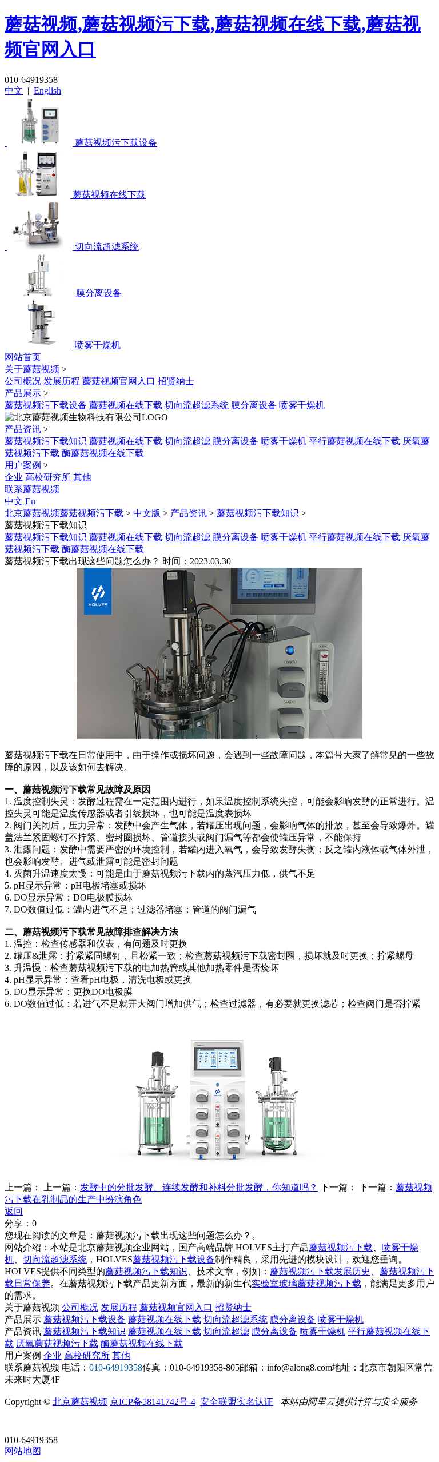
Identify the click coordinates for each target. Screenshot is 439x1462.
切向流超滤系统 (197, 405)
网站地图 (23, 1451)
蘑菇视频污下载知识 (46, 441)
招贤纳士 (176, 381)
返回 (14, 1211)
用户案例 (23, 465)
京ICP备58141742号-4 (152, 1402)
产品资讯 (23, 429)
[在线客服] (17, 1422)
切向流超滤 (187, 441)
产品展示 (23, 393)
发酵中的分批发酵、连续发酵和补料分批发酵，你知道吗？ (199, 1187)
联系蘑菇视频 (32, 489)
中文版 (147, 513)
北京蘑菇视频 (80, 1402)
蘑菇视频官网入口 (118, 381)
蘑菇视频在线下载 (125, 405)
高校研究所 (48, 477)
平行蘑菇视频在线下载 (354, 441)
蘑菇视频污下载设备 (46, 405)
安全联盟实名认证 (236, 1402)
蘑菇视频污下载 (341, 1247)
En (30, 501)
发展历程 (61, 381)
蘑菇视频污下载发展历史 (320, 1271)
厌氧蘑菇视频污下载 (57, 1343)
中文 (14, 90)
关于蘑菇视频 (32, 369)
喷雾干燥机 (302, 405)
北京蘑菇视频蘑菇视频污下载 (64, 513)
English (47, 90)
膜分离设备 (254, 405)
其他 (82, 477)
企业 (14, 477)
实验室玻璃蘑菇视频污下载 (306, 1283)
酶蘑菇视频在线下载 (103, 453)
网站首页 (23, 357)
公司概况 (23, 381)
